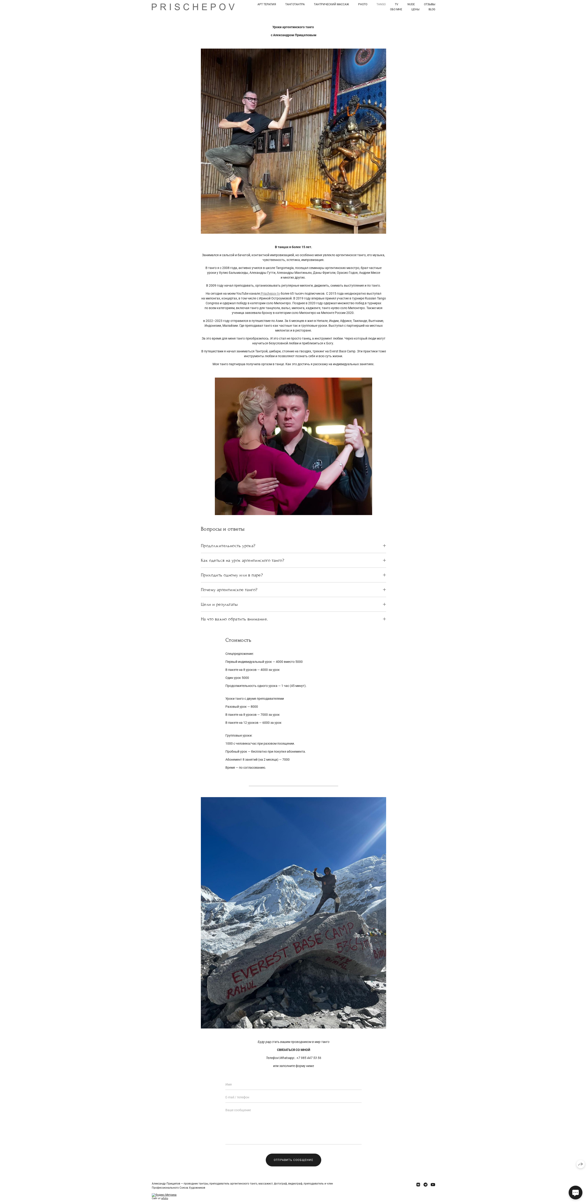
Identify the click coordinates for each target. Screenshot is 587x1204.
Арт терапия (267, 4)
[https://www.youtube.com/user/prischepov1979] (433, 1184)
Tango (381, 4)
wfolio (164, 1198)
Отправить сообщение (293, 1160)
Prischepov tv (270, 293)
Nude (411, 4)
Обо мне (396, 9)
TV (396, 4)
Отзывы (429, 4)
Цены (415, 9)
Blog (432, 9)
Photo (362, 4)
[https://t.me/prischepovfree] (425, 1184)
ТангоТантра (295, 4)
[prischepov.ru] (193, 6)
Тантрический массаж (331, 4)
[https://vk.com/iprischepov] (418, 1184)
